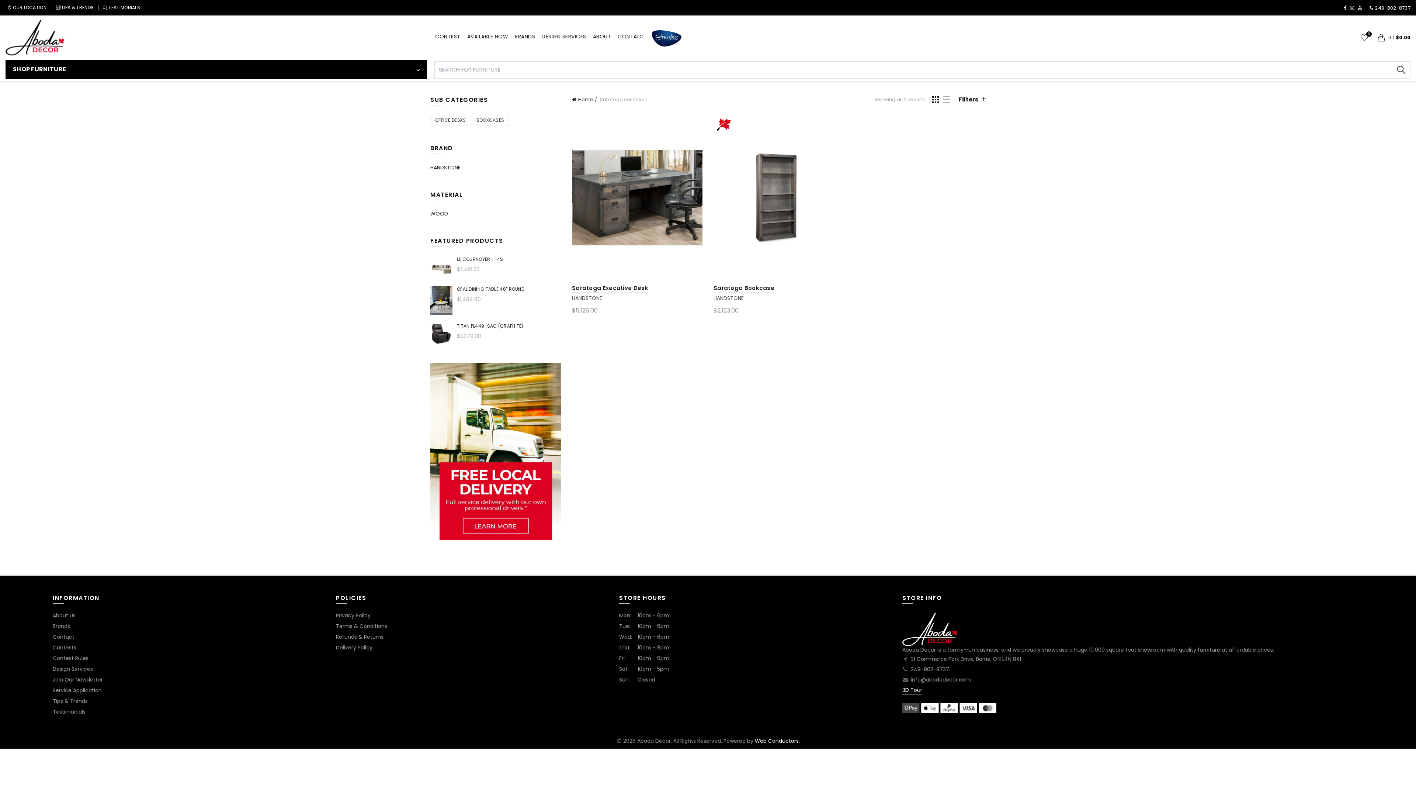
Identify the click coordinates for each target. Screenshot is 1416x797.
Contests (64, 647)
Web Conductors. (777, 741)
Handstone (587, 298)
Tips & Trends (70, 701)
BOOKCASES (490, 120)
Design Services (73, 669)
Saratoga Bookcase (744, 288)
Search (1401, 70)
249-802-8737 (930, 669)
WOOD (439, 213)
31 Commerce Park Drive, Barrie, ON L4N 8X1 (966, 659)
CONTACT (631, 36)
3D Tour (912, 690)
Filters (968, 99)
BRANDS (525, 36)
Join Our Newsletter (78, 679)
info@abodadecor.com (941, 679)
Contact (63, 637)
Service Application (77, 690)
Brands (61, 626)
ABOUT (602, 36)
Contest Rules (70, 658)
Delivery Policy (354, 647)
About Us (64, 615)
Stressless (667, 38)
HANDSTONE (445, 167)
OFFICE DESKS (450, 120)
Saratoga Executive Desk (610, 288)
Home (585, 99)
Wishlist (1369, 34)
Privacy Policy (353, 615)
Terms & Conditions (361, 626)
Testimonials (69, 711)
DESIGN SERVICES (564, 36)
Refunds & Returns (360, 637)
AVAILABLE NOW (488, 36)
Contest (448, 36)
